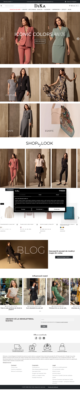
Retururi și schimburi (16, 371)
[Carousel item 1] (40, 37)
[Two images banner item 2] (60, 84)
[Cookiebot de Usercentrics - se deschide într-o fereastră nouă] (60, 191)
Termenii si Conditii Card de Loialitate (62, 375)
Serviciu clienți (8, 1)
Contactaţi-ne (35, 367)
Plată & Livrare (56, 371)
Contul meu (14, 367)
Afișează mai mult (7, 362)
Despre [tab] (57, 194)
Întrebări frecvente (37, 377)
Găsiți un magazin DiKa (38, 375)
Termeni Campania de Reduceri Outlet (62, 379)
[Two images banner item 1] (20, 84)
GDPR (54, 377)
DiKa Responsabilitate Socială (40, 369)
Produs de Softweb (53, 387)
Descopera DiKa (36, 371)
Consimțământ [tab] (22, 194)
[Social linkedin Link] (43, 338)
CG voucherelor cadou (58, 369)
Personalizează (39, 209)
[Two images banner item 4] (60, 120)
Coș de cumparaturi (16, 369)
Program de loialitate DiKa (39, 373)
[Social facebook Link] (36, 338)
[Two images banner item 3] (20, 120)
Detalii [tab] (40, 194)
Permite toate (57, 209)
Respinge (23, 209)
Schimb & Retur (56, 373)
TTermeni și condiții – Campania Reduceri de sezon (63, 382)
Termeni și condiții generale (62, 322)
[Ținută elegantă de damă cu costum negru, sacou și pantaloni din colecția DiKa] (64, 170)
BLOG (69, 9)
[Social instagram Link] (40, 338)
